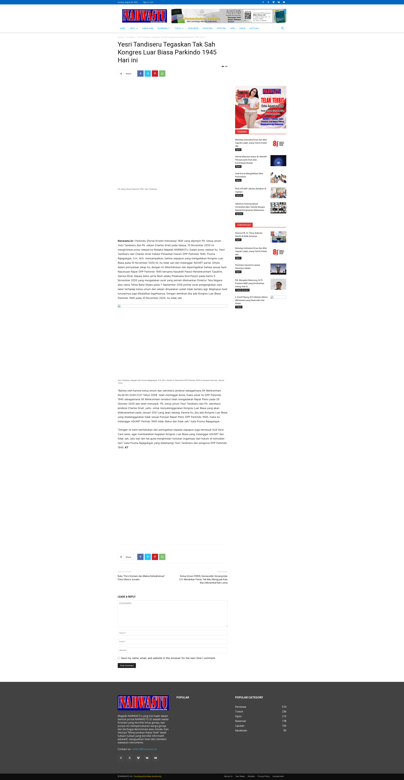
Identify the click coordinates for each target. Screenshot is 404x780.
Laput (132, 28)
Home (120, 37)
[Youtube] (284, 2)
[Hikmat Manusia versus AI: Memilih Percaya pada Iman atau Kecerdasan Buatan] (278, 160)
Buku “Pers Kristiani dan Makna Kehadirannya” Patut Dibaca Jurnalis (141, 578)
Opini (232, 28)
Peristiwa (207, 28)
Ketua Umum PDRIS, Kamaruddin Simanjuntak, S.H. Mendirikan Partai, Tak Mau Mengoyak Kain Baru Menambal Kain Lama (203, 579)
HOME (122, 28)
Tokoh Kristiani (242, 290)
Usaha (242, 28)
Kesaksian (162, 28)
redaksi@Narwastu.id (144, 749)
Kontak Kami (278, 776)
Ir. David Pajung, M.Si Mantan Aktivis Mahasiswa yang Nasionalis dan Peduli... (251, 300)
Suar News (240, 776)
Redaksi (251, 776)
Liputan (239, 195)
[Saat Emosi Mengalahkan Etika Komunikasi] (278, 177)
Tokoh (178, 28)
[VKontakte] (278, 2)
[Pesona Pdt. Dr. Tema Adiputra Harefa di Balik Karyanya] (278, 237)
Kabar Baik (148, 28)
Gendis (155, 776)
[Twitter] (268, 2)
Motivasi (254, 28)
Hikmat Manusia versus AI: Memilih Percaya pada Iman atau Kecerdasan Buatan (251, 159)
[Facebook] (263, 2)
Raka (149, 776)
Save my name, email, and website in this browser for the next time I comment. (168, 658)
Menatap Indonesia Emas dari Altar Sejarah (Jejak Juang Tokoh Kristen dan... (251, 143)
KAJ (159, 776)
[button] (282, 28)
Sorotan (221, 28)
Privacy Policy (264, 776)
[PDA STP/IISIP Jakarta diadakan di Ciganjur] (278, 192)
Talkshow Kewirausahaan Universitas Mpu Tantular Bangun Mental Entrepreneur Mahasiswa (250, 207)
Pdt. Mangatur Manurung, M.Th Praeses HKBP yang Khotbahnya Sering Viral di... (249, 283)
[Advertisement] (173, 217)
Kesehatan (193, 28)
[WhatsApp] (162, 73)
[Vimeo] (273, 2)
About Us (228, 776)
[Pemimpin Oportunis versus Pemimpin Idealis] (278, 269)
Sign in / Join (148, 2)
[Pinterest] (155, 73)
